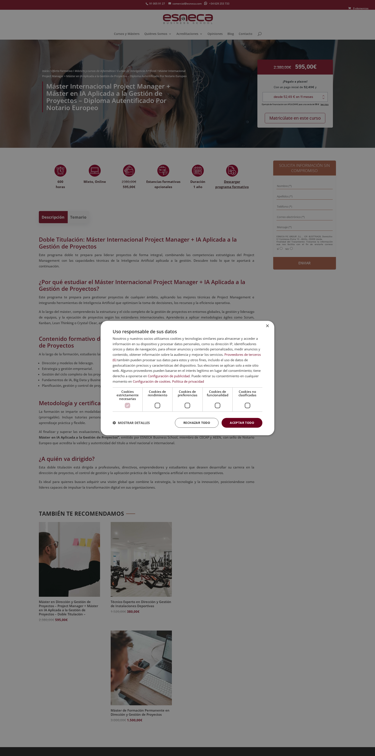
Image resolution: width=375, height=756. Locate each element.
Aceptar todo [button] (242, 423)
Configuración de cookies (151, 381)
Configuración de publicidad (169, 376)
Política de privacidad (188, 381)
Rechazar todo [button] (196, 423)
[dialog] (187, 378)
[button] (131, 422)
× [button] (267, 325)
